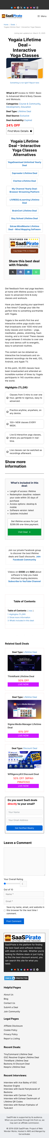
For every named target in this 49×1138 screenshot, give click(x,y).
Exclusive (24, 115)
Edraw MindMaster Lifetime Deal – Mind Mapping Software (24, 228)
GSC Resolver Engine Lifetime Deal (21, 1057)
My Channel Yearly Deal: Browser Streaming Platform (24, 190)
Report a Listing (12, 1038)
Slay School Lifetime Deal (24, 218)
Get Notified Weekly (24, 828)
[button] (24, 463)
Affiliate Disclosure (13, 1026)
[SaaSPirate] (11, 16)
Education (26, 107)
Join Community (12, 1011)
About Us (8, 994)
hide (30, 611)
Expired (28, 120)
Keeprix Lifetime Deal (14, 1067)
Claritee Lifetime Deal (24, 181)
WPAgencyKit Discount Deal (23, 774)
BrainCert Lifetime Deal (24, 210)
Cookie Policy (10, 1030)
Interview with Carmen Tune (18, 1095)
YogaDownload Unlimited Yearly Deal (24, 164)
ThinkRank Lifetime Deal (21, 676)
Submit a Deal (11, 1007)
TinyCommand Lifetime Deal (18, 1054)
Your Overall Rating (13, 879)
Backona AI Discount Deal (17, 1063)
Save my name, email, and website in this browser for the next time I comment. (25, 910)
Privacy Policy (11, 1034)
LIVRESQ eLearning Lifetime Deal (24, 201)
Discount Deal (30, 748)
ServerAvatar (24, 1134)
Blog (6, 999)
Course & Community (29, 104)
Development (13, 107)
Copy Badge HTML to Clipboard (24, 251)
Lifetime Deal (24, 111)
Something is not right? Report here (24, 83)
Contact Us (9, 1003)
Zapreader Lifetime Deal (24, 173)
